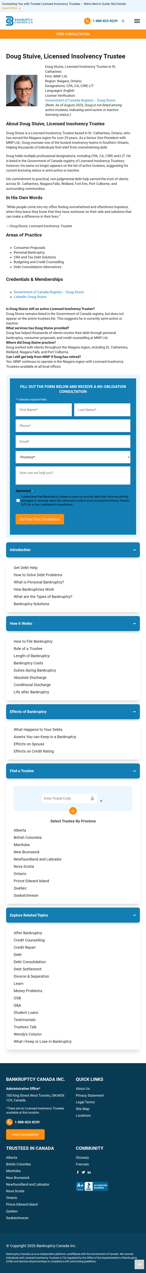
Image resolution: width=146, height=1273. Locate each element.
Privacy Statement (90, 1095)
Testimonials (25, 1019)
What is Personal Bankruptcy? (39, 582)
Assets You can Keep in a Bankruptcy (45, 736)
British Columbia (28, 837)
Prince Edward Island (31, 881)
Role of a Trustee (28, 648)
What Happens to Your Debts (38, 729)
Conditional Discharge (32, 684)
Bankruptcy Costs (28, 663)
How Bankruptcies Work (34, 589)
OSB (17, 998)
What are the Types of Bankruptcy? (43, 596)
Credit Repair (25, 947)
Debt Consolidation (30, 962)
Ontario (20, 873)
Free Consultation (73, 34)
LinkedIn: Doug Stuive (30, 297)
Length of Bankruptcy (32, 656)
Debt (18, 954)
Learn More (9, 8)
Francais (82, 1164)
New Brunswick (27, 852)
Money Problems (28, 991)
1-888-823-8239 (27, 1122)
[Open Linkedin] (89, 1172)
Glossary (82, 1158)
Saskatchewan (26, 895)
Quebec (20, 888)
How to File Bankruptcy (33, 641)
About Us (83, 1089)
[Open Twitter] (83, 1172)
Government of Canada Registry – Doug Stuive (80, 100)
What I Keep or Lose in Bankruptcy (42, 1041)
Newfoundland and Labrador (38, 859)
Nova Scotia (24, 866)
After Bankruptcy (28, 933)
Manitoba (22, 844)
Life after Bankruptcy (31, 692)
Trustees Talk (25, 1027)
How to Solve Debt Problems (38, 575)
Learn (18, 983)
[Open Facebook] (78, 1172)
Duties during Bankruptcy (35, 670)
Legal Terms (85, 1102)
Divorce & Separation (31, 976)
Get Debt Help (25, 567)
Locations (83, 1115)
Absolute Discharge (30, 677)
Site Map (82, 1109)
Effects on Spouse (29, 744)
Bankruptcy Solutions (31, 604)
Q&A (17, 1005)
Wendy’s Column (28, 1034)
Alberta (20, 830)
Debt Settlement (28, 969)
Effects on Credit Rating (34, 751)
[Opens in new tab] (92, 1186)
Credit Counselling (29, 940)
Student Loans (26, 1012)
